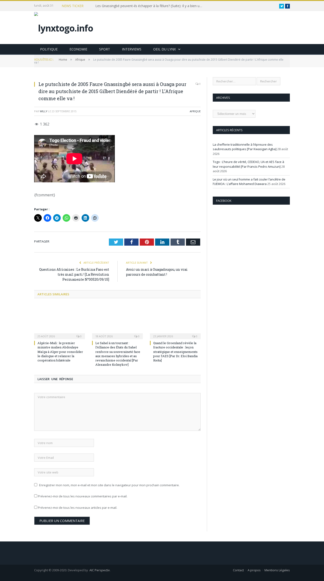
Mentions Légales (277, 570)
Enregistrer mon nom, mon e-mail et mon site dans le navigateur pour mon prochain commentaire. (109, 485)
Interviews (131, 49)
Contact (238, 570)
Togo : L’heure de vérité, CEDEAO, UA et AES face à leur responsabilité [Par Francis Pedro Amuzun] (248, 164)
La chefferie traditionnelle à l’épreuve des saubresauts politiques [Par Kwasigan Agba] (245, 146)
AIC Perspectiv (99, 570)
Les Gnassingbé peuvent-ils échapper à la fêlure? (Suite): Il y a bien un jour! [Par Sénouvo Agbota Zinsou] (149, 6)
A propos (254, 570)
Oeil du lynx (164, 49)
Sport (104, 49)
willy (43, 111)
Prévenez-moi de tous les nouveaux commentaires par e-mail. (82, 496)
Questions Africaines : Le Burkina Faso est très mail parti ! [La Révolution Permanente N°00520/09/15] (74, 274)
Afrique (195, 111)
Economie (78, 49)
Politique (49, 49)
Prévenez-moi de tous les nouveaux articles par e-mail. (77, 507)
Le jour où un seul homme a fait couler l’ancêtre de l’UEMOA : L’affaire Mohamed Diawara (249, 181)
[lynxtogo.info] (63, 27)
